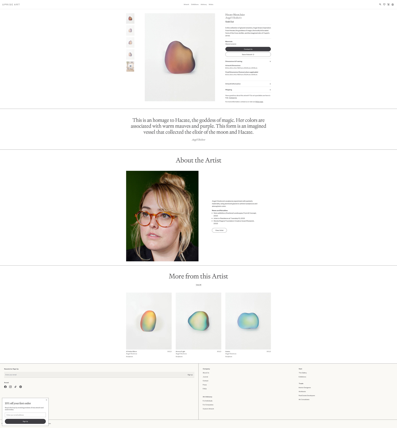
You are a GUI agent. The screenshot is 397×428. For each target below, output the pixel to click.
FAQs (205, 389)
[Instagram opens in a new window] (10, 386)
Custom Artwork (208, 409)
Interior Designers (305, 387)
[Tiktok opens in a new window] (15, 386)
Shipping (228, 90)
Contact (205, 381)
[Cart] (388, 4)
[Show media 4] (130, 54)
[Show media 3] (130, 42)
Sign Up (25, 421)
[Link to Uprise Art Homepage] (11, 4)
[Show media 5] (130, 66)
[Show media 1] (130, 18)
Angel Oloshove (233, 18)
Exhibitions (302, 377)
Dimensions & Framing (233, 61)
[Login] (393, 4)
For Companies (208, 405)
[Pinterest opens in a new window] (20, 386)
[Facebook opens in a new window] (5, 386)
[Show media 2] (130, 30)
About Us (206, 373)
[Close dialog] (46, 400)
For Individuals (207, 401)
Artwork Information (233, 84)
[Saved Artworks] (384, 4)
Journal (205, 377)
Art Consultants (304, 399)
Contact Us (233, 98)
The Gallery (303, 373)
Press (205, 385)
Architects (302, 391)
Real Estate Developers (307, 395)
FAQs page (259, 102)
